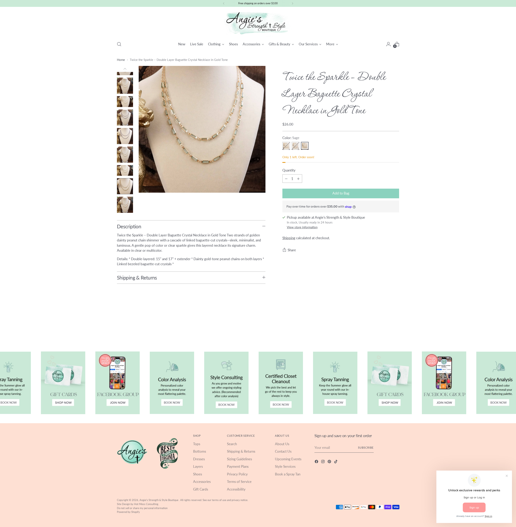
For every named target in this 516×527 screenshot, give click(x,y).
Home (121, 59)
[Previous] (223, 3)
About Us (282, 444)
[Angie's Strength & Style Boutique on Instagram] (323, 462)
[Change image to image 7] (125, 136)
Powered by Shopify (128, 511)
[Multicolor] (295, 146)
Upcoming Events (288, 459)
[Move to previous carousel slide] (386, 328)
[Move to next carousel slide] (395, 328)
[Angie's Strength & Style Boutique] (258, 23)
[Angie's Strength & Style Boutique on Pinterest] (329, 462)
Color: (290, 138)
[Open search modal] (119, 44)
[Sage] (305, 146)
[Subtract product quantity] (286, 179)
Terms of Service (239, 481)
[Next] (292, 3)
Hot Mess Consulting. (146, 504)
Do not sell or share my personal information (142, 508)
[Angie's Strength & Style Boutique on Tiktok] (336, 462)
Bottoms (199, 451)
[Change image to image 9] (125, 170)
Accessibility (236, 489)
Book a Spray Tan (287, 474)
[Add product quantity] (298, 179)
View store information (302, 227)
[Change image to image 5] (125, 101)
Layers (198, 466)
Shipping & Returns (241, 451)
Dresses (199, 459)
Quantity (288, 170)
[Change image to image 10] (125, 186)
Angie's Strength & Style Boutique (159, 500)
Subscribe (366, 447)
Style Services (285, 466)
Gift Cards (200, 489)
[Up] (125, 69)
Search (232, 444)
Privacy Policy (237, 474)
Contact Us (283, 451)
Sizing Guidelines (239, 459)
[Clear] (286, 146)
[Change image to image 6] (125, 117)
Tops (196, 444)
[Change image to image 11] (125, 205)
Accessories (202, 481)
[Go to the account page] (388, 44)
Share (292, 250)
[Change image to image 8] (125, 155)
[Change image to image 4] (125, 86)
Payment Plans (238, 466)
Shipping (288, 238)
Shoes (197, 474)
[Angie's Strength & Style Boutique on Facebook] (316, 462)
